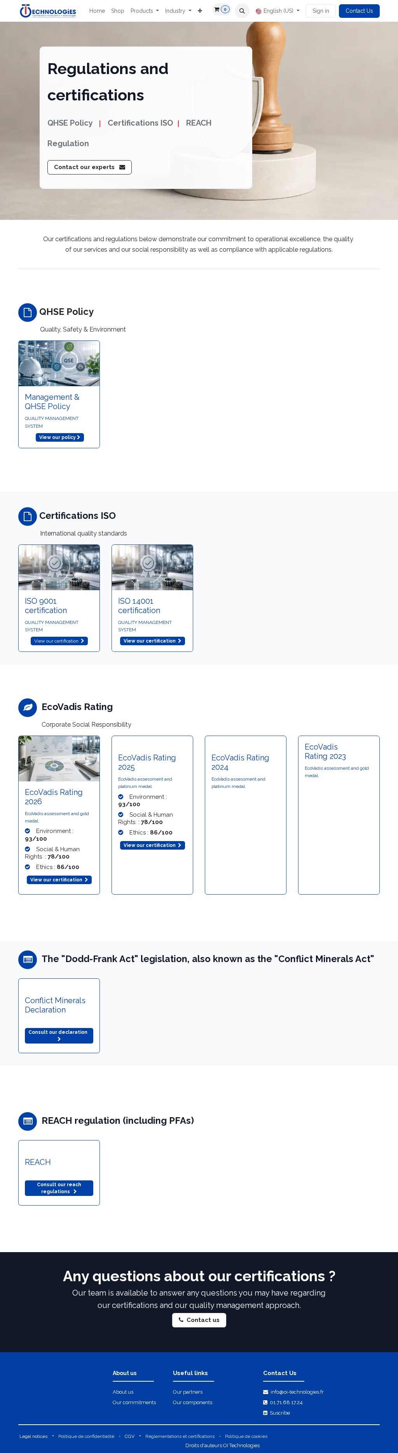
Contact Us (359, 11)
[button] (242, 10)
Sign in (320, 11)
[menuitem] (97, 11)
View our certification (57, 641)
